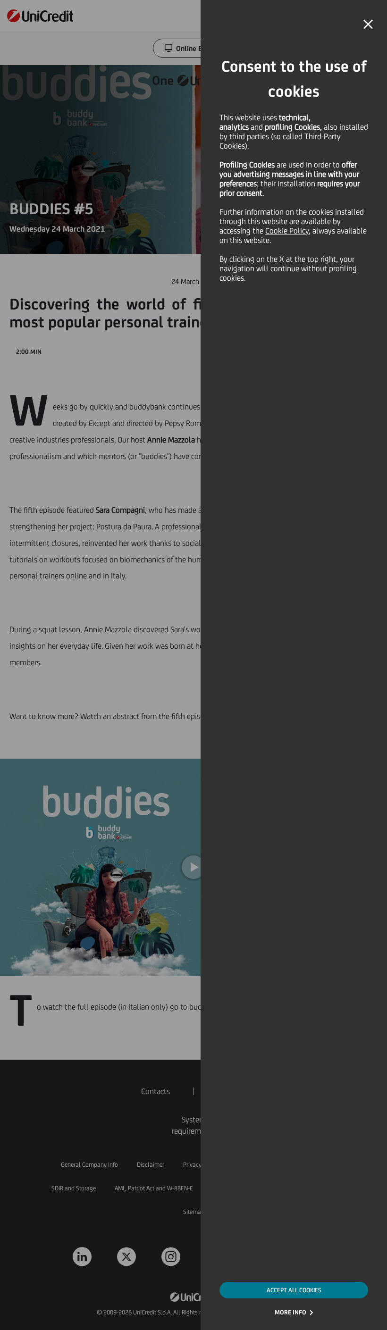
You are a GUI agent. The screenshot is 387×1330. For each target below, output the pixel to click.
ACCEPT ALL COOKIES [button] (294, 1290)
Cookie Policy (287, 230)
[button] (368, 24)
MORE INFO (290, 1312)
